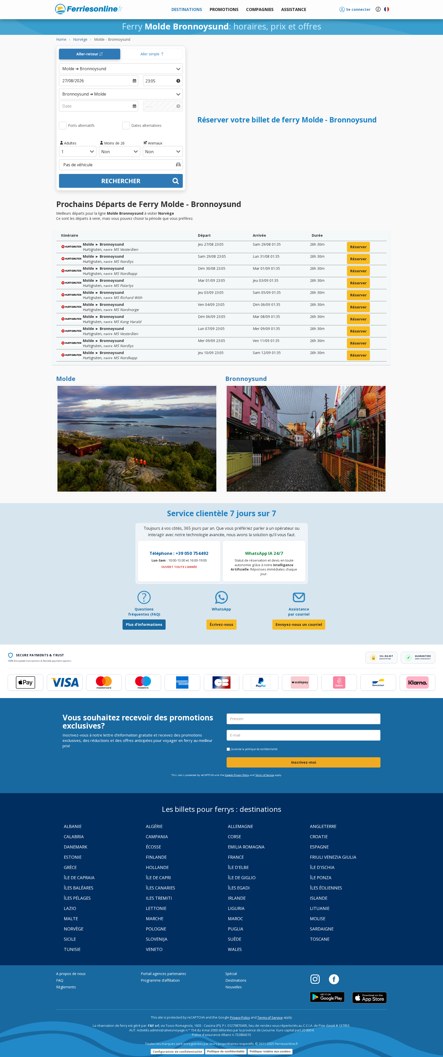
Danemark (75, 847)
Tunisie (72, 949)
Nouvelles (233, 987)
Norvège (73, 929)
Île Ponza (320, 877)
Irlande (237, 898)
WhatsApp (221, 609)
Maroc (235, 918)
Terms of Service (264, 775)
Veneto (154, 949)
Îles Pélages (77, 898)
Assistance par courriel (298, 612)
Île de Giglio (242, 877)
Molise (317, 918)
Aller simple (150, 53)
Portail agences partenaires (163, 973)
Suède (234, 939)
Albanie (73, 826)
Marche (154, 918)
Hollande (157, 867)
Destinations (235, 980)
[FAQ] (144, 599)
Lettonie (156, 908)
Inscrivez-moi (303, 762)
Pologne (156, 929)
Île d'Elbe (238, 867)
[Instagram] (317, 978)
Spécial (231, 973)
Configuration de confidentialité (177, 1051)
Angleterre (323, 826)
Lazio (70, 908)
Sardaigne (322, 929)
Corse (234, 837)
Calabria (74, 837)
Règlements (66, 987)
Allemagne (240, 826)
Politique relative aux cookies (270, 1051)
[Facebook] (333, 978)
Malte (71, 918)
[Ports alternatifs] (63, 125)
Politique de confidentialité (226, 1051)
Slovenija (156, 939)
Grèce (70, 867)
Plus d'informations (144, 624)
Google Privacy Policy (237, 775)
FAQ (59, 980)
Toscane (319, 939)
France (236, 857)
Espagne (319, 847)
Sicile (70, 939)
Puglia (235, 929)
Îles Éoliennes (326, 888)
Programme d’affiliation (160, 980)
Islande (318, 898)
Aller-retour (87, 53)
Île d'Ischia (322, 867)
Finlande (156, 857)
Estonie (73, 857)
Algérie (154, 826)
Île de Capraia (79, 877)
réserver (358, 246)
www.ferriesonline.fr (89, 9)
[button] (293, 9)
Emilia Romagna (246, 847)
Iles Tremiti (159, 898)
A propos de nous (71, 973)
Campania (157, 837)
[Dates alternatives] (126, 125)
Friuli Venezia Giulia (333, 857)
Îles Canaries (160, 888)
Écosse (153, 847)
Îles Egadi (239, 888)
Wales (235, 949)
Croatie (319, 837)
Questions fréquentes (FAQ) (144, 612)
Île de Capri (158, 877)
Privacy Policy (240, 1017)
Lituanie (319, 908)
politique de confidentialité (261, 749)
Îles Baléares (78, 888)
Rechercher (120, 181)
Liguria (236, 908)
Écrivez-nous (221, 624)
